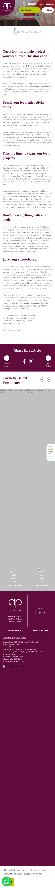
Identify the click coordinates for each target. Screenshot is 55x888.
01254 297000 (32, 4)
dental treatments (41, 86)
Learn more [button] (36, 874)
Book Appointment (28, 10)
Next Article (48, 364)
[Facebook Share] (24, 361)
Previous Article (6, 364)
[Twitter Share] (30, 361)
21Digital (18, 616)
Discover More (12, 503)
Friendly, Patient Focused (31, 32)
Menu (49, 10)
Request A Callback (46, 4)
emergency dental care (21, 243)
